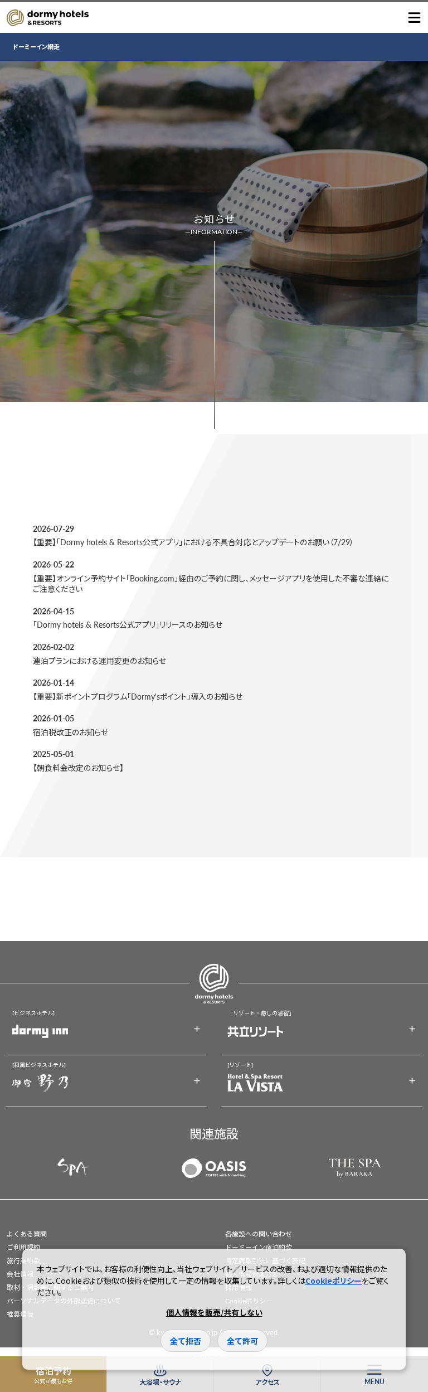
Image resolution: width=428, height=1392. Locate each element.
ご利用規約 (23, 1247)
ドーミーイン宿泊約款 (258, 1247)
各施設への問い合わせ (258, 1234)
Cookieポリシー (333, 1280)
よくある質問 (27, 1234)
